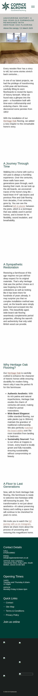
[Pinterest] (12, 626)
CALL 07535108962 (9, 552)
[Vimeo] (4, 626)
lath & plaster (19, 206)
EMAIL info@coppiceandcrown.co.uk (15, 557)
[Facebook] (20, 626)
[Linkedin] (8, 626)
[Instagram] (16, 626)
